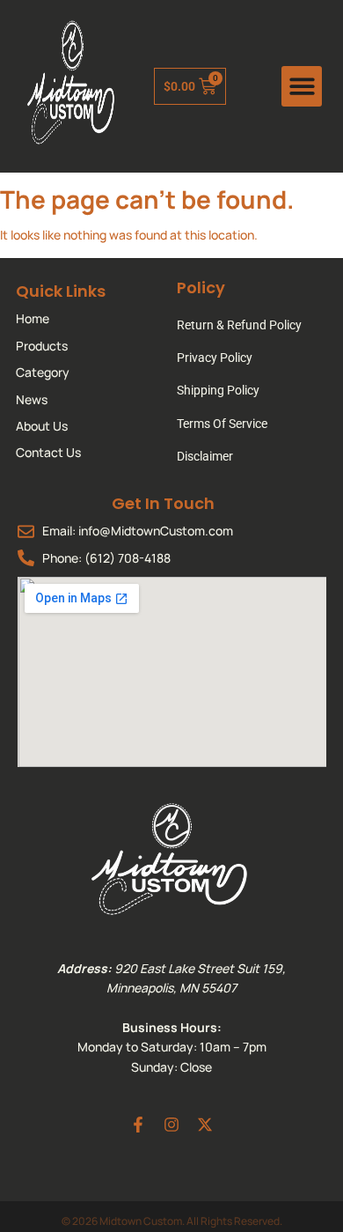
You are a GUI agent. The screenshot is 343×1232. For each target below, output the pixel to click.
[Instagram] (171, 1124)
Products (42, 345)
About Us (42, 425)
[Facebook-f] (138, 1124)
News (31, 399)
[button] (302, 86)
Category (42, 372)
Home (32, 318)
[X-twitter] (205, 1124)
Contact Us (48, 452)
